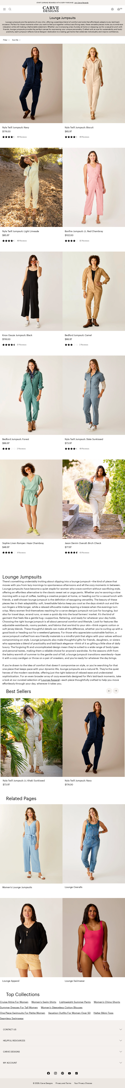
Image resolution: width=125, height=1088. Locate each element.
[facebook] (48, 1073)
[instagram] (55, 1073)
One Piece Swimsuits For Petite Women (22, 1012)
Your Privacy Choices (83, 1083)
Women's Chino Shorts (107, 1001)
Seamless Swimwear (12, 1018)
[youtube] (69, 1073)
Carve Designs (11, 1051)
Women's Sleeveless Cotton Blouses (61, 1007)
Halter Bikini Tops (103, 1012)
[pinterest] (62, 1073)
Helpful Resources (14, 1040)
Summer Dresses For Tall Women (19, 1007)
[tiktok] (76, 1073)
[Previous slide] (109, 691)
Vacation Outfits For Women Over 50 (69, 1012)
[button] (17, 40)
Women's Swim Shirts (43, 1001)
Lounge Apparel (50, 679)
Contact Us (9, 1029)
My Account (10, 1062)
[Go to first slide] (116, 691)
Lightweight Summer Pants (75, 1001)
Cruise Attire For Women (14, 1001)
